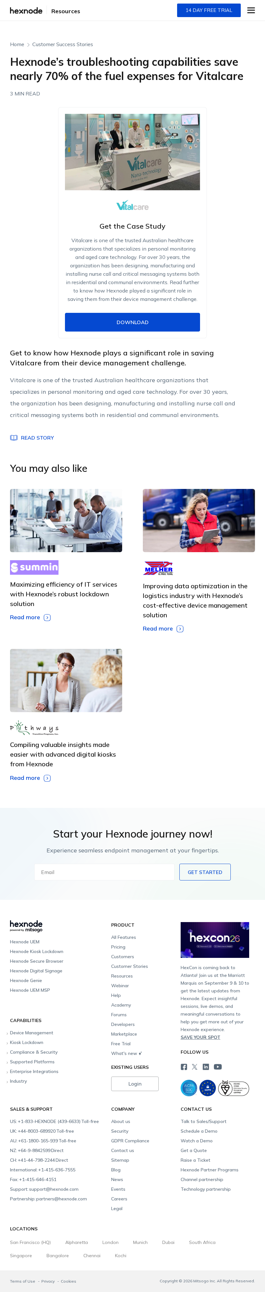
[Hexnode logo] (59, 923)
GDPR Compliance (130, 1141)
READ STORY (37, 437)
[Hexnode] (26, 10)
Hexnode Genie (26, 980)
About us (120, 1121)
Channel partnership (202, 1179)
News (117, 1179)
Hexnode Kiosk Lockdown (36, 951)
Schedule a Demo (199, 1131)
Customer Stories (129, 966)
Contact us (122, 1150)
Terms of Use (23, 1281)
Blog (116, 1170)
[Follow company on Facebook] (183, 1066)
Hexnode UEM (24, 942)
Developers (123, 1024)
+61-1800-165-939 (43, 1141)
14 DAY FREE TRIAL (209, 10)
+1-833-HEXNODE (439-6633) (54, 1121)
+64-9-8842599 (37, 1150)
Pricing (118, 947)
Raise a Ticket (195, 1160)
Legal (116, 1208)
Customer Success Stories (62, 44)
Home (17, 44)
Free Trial (121, 1044)
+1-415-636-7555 (42, 1170)
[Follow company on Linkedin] (205, 1066)
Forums (119, 1015)
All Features (123, 937)
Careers (119, 1199)
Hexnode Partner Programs (209, 1170)
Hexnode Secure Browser (36, 961)
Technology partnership (206, 1189)
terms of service (132, 424)
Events (118, 1189)
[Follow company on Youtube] (218, 1066)
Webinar (120, 986)
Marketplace (124, 1034)
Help (116, 995)
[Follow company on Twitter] (194, 1066)
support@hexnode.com (44, 1189)
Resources (65, 11)
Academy (121, 1005)
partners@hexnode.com (48, 1199)
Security (119, 1131)
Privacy (48, 1281)
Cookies (68, 1281)
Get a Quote (194, 1150)
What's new (124, 1053)
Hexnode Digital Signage (36, 971)
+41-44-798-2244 (39, 1160)
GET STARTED (205, 872)
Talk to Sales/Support (204, 1121)
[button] (251, 10)
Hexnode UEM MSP (30, 990)
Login (135, 1083)
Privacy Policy (168, 424)
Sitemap (120, 1160)
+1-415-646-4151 (33, 1179)
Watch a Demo (197, 1141)
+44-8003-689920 (42, 1131)
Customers (122, 956)
